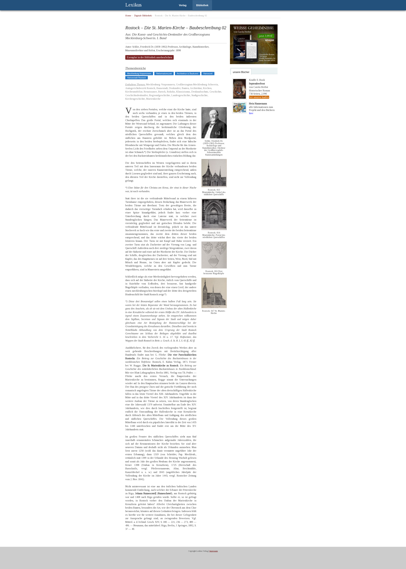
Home (128, 15)
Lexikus (133, 5)
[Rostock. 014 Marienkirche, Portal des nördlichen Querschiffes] (214, 229)
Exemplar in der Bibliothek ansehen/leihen (149, 57)
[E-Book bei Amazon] (254, 63)
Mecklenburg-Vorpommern (139, 73)
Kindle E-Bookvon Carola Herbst (258, 83)
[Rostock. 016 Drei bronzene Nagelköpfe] (214, 267)
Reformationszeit (164, 73)
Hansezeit (208, 73)
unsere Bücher (241, 72)
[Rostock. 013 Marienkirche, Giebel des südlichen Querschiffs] (214, 186)
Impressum (213, 551)
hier (251, 113)
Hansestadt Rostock (136, 77)
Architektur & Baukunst (187, 73)
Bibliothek (202, 5)
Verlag (183, 5)
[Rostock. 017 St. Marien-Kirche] (214, 307)
